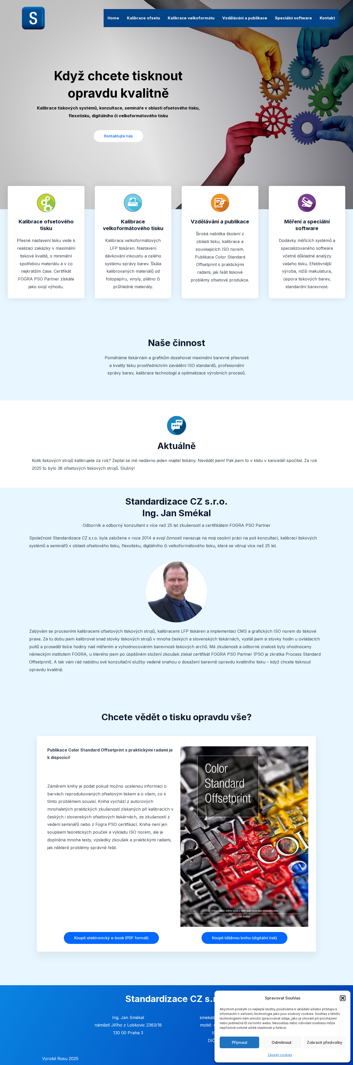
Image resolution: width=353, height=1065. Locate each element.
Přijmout (239, 1042)
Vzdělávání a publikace (244, 17)
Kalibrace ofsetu (143, 17)
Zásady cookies (280, 1055)
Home (113, 17)
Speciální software (293, 17)
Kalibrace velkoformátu (191, 17)
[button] (342, 998)
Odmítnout (281, 1042)
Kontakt (327, 17)
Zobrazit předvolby (324, 1042)
